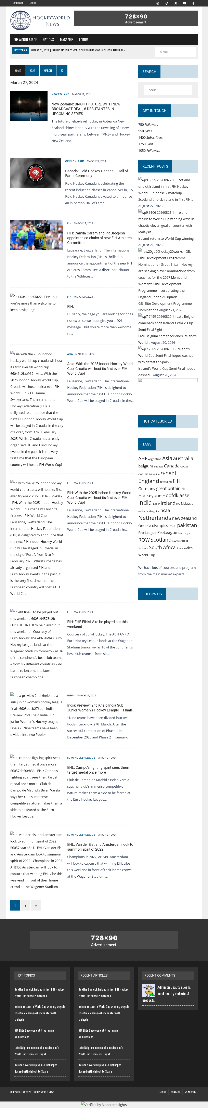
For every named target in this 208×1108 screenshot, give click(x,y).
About (32, 3)
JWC (178, 503)
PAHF (81, 161)
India (70, 695)
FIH (69, 223)
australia (183, 458)
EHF (164, 473)
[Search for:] (168, 90)
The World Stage (25, 39)
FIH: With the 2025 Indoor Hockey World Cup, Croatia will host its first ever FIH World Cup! (99, 497)
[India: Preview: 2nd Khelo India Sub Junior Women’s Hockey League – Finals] (36, 734)
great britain (168, 488)
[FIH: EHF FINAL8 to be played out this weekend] (36, 677)
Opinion (71, 161)
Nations (48, 39)
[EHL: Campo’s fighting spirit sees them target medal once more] (36, 816)
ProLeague (167, 532)
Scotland (161, 539)
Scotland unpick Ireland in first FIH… (165, 199)
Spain (180, 548)
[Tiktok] (167, 2)
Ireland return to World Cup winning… (167, 238)
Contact (18, 3)
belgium (145, 466)
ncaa (165, 510)
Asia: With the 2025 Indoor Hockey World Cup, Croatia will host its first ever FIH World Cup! (100, 368)
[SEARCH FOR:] (175, 52)
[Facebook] (194, 2)
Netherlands (154, 517)
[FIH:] (36, 310)
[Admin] (148, 993)
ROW (144, 540)
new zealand (184, 518)
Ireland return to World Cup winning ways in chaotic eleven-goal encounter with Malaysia (39, 1013)
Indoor (156, 503)
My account (191, 1092)
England (148, 481)
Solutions (143, 548)
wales (188, 547)
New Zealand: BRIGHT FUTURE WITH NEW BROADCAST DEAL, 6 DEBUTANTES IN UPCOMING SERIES (86, 109)
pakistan (187, 525)
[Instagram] (158, 2)
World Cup (146, 554)
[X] (176, 2)
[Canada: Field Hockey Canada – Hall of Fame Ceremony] (35, 184)
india (145, 502)
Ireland (168, 503)
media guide (153, 511)
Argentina (154, 459)
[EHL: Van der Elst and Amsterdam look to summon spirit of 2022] (36, 887)
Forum (83, 39)
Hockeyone (149, 495)
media (141, 511)
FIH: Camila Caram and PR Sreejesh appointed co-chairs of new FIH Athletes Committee (99, 238)
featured (166, 482)
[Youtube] (185, 2)
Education (154, 474)
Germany (146, 488)
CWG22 (184, 466)
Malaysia (187, 503)
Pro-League (147, 532)
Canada (172, 466)
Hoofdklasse (175, 495)
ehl (172, 473)
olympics (160, 525)
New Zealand (60, 94)
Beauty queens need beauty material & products (166, 993)
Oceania (144, 525)
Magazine (66, 39)
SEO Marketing (180, 540)
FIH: (70, 306)
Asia (70, 354)
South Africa (162, 547)
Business (158, 466)
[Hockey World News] (40, 20)
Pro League (184, 533)
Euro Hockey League (81, 757)
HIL (183, 489)
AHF (142, 458)
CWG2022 (143, 474)
